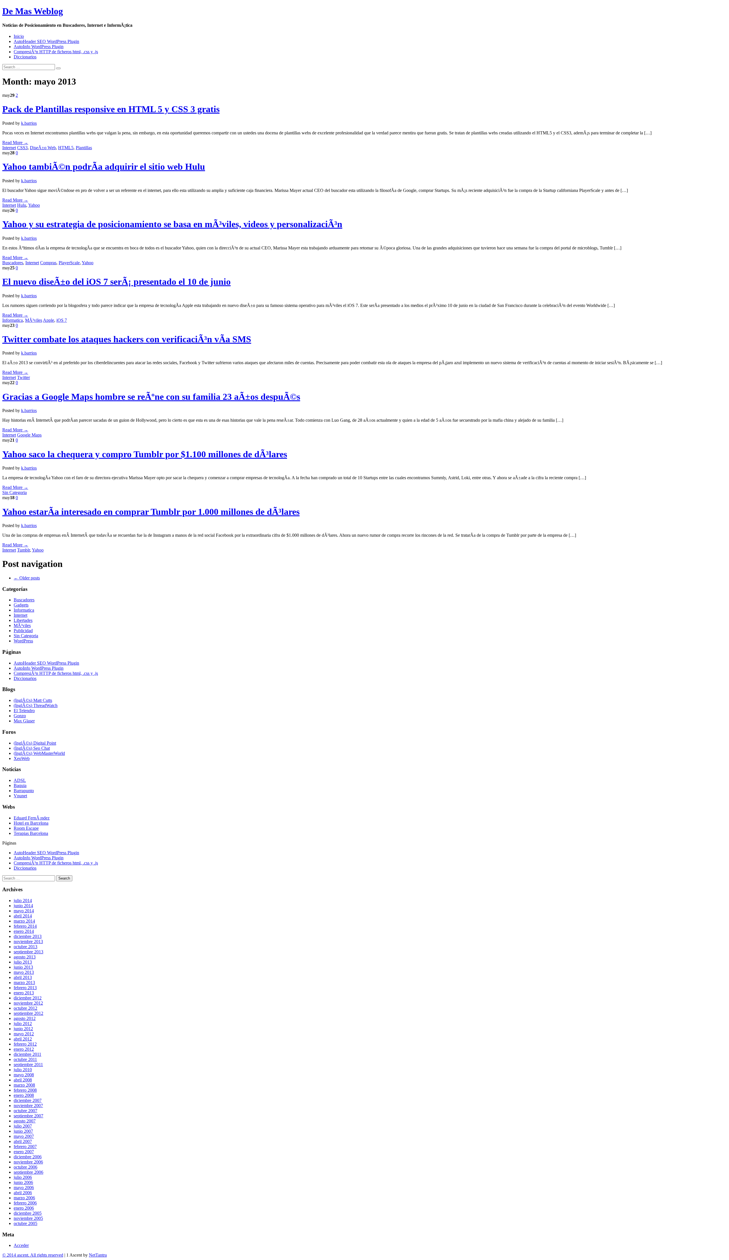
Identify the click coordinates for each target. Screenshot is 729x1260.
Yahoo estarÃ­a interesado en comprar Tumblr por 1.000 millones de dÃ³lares (151, 512)
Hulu (21, 205)
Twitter (23, 377)
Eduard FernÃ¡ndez (32, 818)
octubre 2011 (25, 1059)
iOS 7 (61, 320)
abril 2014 (23, 915)
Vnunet (20, 795)
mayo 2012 (24, 1033)
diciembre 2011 (27, 1054)
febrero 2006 (25, 1202)
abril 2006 (23, 1192)
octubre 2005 (25, 1223)
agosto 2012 (25, 1018)
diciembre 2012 (28, 997)
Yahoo (34, 205)
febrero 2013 (25, 987)
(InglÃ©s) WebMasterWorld (39, 753)
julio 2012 (23, 1023)
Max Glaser (24, 720)
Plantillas (84, 147)
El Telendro (24, 710)
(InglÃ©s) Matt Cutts (33, 700)
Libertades (23, 620)
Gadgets (21, 605)
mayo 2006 (24, 1187)
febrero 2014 (25, 926)
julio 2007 (23, 1126)
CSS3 (22, 147)
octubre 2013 (25, 946)
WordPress (23, 640)
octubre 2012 (25, 1008)
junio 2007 (23, 1131)
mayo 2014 (24, 910)
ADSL (20, 780)
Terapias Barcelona (31, 833)
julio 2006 (23, 1177)
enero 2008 (24, 1095)
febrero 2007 (25, 1146)
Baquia (20, 785)
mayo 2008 (24, 1074)
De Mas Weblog (32, 11)
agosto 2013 (25, 956)
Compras (48, 262)
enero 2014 (24, 931)
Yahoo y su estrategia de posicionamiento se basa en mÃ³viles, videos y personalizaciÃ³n (172, 224)
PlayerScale (69, 262)
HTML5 (65, 147)
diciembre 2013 (28, 936)
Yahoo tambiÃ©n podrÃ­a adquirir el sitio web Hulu (103, 166)
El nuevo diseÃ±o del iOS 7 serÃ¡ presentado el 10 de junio (116, 281)
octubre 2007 (25, 1110)
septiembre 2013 (28, 951)
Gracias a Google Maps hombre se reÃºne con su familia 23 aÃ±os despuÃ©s (151, 397)
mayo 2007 (24, 1136)
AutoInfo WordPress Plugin (39, 46)
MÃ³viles (33, 320)
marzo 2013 (24, 982)
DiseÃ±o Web (43, 147)
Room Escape (26, 828)
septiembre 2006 (28, 1172)
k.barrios (29, 123)
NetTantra (98, 1255)
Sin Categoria (14, 492)
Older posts (27, 577)
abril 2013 (23, 977)
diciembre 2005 (28, 1213)
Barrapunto (24, 790)
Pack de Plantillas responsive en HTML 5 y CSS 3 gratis (111, 109)
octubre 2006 (25, 1167)
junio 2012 (23, 1028)
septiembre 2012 (28, 1013)
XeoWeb (22, 758)
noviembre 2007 (28, 1105)
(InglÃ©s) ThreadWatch (36, 705)
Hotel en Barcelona (31, 823)
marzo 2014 (24, 921)
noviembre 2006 (28, 1161)
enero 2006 (24, 1208)
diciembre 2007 (28, 1100)
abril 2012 (23, 1038)
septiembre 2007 (28, 1115)
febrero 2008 (25, 1090)
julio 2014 (23, 900)
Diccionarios (25, 56)
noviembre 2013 (28, 941)
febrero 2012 (25, 1044)
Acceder (21, 1245)
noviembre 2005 (28, 1218)
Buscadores (12, 262)
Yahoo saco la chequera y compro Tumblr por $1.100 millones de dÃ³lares (144, 454)
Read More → (15, 142)
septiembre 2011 (28, 1064)
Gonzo (20, 715)
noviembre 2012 (28, 1003)
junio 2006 (23, 1182)
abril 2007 (23, 1141)
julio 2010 (23, 1069)
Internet (9, 147)
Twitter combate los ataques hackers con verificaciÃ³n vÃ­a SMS (126, 339)
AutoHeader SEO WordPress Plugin (46, 41)
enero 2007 (24, 1151)
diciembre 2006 (28, 1156)
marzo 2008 (24, 1085)
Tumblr (23, 550)
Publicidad (23, 630)
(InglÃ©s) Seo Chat (32, 748)
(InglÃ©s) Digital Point (35, 743)
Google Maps (29, 435)
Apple (48, 320)
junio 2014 (23, 905)
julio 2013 (23, 962)
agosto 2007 (25, 1120)
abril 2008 (23, 1079)
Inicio (19, 36)
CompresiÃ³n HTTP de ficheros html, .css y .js (56, 51)
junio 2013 (23, 967)
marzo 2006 (24, 1197)
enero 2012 (24, 1049)
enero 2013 (24, 992)
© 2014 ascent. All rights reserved (32, 1255)
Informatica (12, 320)
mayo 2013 (24, 972)
